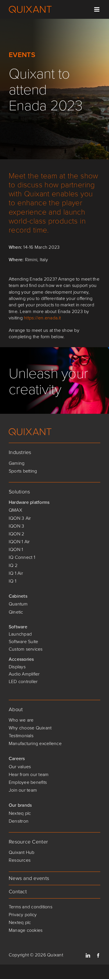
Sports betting (23, 471)
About (16, 709)
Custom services (26, 649)
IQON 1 (16, 549)
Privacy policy (23, 914)
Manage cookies (25, 930)
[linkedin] (88, 955)
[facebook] (98, 955)
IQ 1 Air (16, 573)
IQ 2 (13, 565)
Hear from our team (29, 774)
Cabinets (18, 596)
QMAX (15, 510)
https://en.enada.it (42, 317)
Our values (20, 766)
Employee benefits (28, 782)
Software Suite (23, 641)
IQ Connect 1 (22, 557)
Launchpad (20, 634)
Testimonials (21, 735)
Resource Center (28, 842)
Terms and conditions (30, 906)
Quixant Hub (22, 852)
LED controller (23, 681)
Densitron (18, 821)
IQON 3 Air (20, 518)
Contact (18, 891)
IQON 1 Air (19, 541)
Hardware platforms (29, 502)
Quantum (18, 604)
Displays (17, 666)
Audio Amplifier (24, 674)
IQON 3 (16, 526)
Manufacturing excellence (35, 743)
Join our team (23, 790)
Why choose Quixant (30, 727)
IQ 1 (12, 581)
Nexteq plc (20, 813)
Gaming (16, 463)
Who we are (21, 720)
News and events (29, 878)
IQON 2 (16, 533)
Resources (20, 860)
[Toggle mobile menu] (97, 9)
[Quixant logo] (30, 430)
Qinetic (16, 612)
